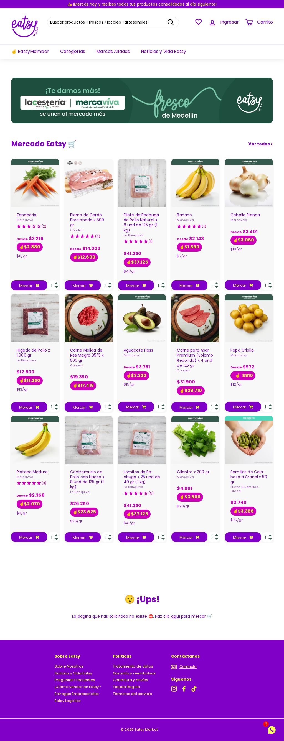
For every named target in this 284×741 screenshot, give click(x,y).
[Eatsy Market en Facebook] (184, 689)
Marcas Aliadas (113, 51)
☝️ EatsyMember (30, 51)
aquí (175, 616)
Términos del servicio (132, 693)
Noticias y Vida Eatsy (163, 51)
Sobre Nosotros (69, 666)
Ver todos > (260, 143)
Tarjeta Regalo (126, 686)
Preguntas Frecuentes (75, 680)
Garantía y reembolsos (134, 673)
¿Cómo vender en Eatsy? (78, 686)
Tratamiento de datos (133, 666)
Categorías (72, 51)
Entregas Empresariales (77, 693)
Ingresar (229, 22)
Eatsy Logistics (68, 700)
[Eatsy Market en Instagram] (174, 689)
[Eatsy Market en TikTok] (194, 689)
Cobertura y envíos (130, 680)
